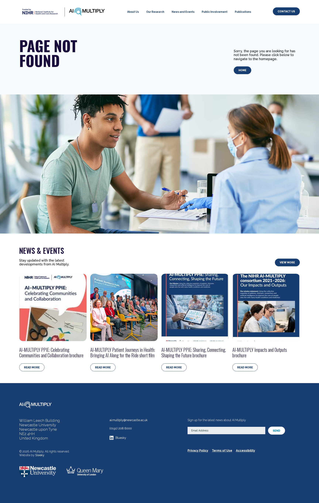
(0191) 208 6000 (120, 428)
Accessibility (245, 450)
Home (242, 70)
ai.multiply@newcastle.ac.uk (128, 420)
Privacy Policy (198, 450)
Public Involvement (214, 11)
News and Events (183, 11)
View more (287, 262)
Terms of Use (222, 450)
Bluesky (120, 438)
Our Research (155, 11)
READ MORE (32, 367)
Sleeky (39, 455)
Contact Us (286, 11)
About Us (133, 11)
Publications (243, 11)
